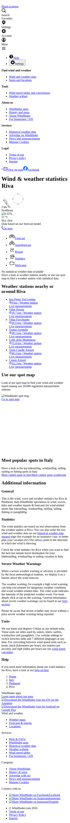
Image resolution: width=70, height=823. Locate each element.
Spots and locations (20, 80)
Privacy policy (17, 158)
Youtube (54, 801)
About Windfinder (19, 115)
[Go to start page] (1, 3)
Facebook (33, 169)
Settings (19, 63)
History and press (19, 112)
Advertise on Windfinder (23, 135)
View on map (15, 169)
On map (8, 228)
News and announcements (24, 138)
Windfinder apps (18, 109)
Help (16, 57)
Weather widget (18, 96)
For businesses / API (21, 119)
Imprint (13, 161)
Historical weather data (22, 131)
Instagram (54, 798)
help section (42, 670)
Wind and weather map (22, 76)
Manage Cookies (19, 142)
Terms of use (16, 154)
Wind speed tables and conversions (29, 92)
